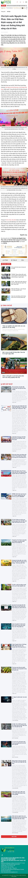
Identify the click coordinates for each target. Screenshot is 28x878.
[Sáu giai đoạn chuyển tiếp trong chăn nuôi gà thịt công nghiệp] (6, 389)
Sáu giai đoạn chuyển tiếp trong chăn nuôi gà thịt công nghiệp (19, 388)
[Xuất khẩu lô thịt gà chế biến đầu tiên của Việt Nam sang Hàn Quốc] (6, 439)
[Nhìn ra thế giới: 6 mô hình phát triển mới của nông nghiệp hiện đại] (14, 366)
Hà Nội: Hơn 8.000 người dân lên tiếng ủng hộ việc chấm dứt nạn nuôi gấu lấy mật (19, 725)
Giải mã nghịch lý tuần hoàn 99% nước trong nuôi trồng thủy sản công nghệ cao (18, 625)
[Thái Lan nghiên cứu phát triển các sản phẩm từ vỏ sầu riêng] (14, 316)
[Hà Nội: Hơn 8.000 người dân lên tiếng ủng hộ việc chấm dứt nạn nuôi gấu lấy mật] (6, 726)
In (23, 260)
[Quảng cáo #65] (14, 251)
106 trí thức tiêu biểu (11, 220)
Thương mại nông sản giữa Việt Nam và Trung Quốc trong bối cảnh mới (19, 669)
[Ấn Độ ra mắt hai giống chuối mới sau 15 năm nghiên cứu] (6, 587)
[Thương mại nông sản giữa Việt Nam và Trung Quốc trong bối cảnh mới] (6, 670)
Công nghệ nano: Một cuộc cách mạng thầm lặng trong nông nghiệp (18, 793)
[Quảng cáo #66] (14, 8)
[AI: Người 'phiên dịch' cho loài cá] (6, 699)
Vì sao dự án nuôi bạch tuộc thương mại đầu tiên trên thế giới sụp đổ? (19, 743)
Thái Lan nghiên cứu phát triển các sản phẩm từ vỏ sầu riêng (13, 326)
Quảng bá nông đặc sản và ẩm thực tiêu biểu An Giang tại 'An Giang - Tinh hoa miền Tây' (19, 562)
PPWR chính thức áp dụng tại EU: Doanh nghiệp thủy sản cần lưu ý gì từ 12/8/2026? (19, 495)
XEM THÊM (14, 836)
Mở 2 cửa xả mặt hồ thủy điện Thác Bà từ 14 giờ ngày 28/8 (13, 353)
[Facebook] (2, 855)
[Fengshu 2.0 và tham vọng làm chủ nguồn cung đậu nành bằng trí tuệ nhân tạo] (6, 542)
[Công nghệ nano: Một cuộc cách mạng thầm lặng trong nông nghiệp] (6, 794)
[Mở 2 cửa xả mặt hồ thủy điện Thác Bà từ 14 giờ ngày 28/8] (14, 342)
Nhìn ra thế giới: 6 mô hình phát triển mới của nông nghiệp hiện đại (13, 376)
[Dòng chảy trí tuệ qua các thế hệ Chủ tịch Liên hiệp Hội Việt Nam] (6, 763)
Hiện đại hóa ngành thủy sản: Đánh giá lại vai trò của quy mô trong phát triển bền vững (19, 817)
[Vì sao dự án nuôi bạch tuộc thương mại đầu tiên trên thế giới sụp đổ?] (6, 744)
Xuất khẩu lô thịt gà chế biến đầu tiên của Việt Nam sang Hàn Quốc (19, 438)
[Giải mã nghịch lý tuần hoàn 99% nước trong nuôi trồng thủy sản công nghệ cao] (6, 626)
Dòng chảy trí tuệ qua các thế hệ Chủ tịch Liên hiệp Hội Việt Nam (19, 762)
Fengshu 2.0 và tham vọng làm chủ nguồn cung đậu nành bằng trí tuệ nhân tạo (19, 541)
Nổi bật (3, 322)
